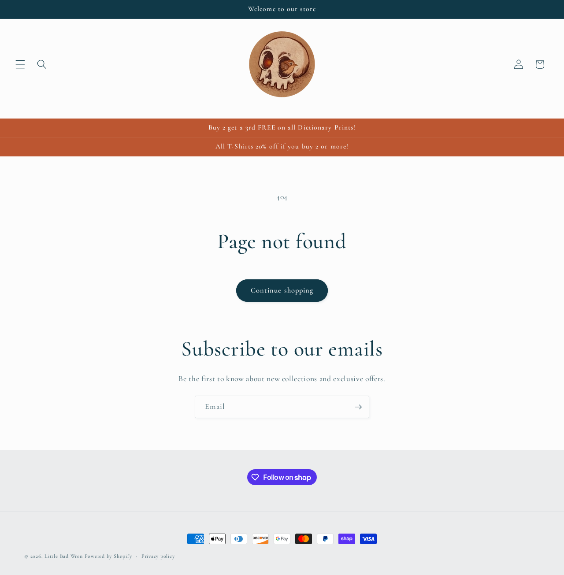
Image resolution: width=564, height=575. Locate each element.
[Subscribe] (358, 407)
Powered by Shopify (108, 556)
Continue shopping (282, 290)
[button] (20, 64)
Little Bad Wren (64, 556)
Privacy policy (158, 556)
